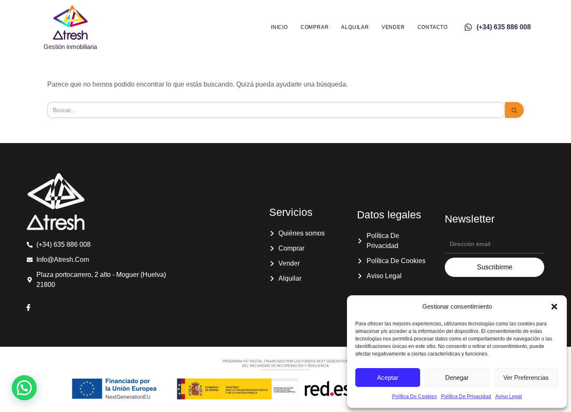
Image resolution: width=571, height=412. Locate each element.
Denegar (457, 377)
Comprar (315, 27)
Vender (393, 27)
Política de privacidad (466, 396)
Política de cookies (414, 396)
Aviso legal (508, 396)
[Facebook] (28, 308)
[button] (554, 306)
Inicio (279, 27)
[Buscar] (514, 110)
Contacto (433, 27)
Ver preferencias (526, 377)
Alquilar (355, 27)
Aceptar (387, 377)
